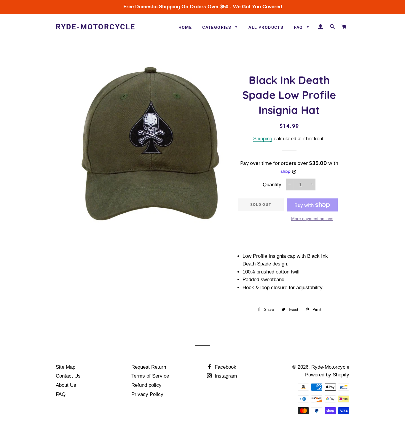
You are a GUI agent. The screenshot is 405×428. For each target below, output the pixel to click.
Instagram (225, 376)
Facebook (224, 367)
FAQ (299, 27)
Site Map (65, 367)
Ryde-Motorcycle (95, 27)
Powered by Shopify (327, 375)
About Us (66, 385)
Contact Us (68, 376)
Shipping (262, 138)
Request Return (148, 367)
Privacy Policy (147, 394)
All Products (265, 27)
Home (185, 27)
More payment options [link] (312, 218)
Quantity (272, 184)
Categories (217, 27)
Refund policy (146, 385)
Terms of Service (150, 376)
